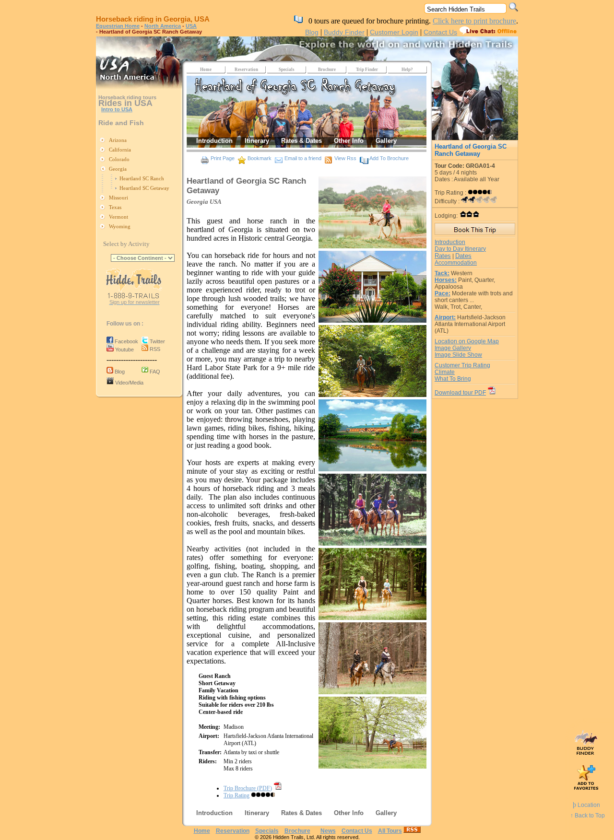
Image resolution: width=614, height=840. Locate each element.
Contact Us (440, 32)
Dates (463, 255)
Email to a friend (302, 158)
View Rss (345, 158)
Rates (443, 255)
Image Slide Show (458, 354)
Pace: (442, 293)
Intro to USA (116, 109)
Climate (445, 372)
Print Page (223, 158)
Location (586, 805)
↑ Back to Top (587, 815)
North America (162, 26)
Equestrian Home (118, 26)
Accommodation (456, 262)
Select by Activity (126, 243)
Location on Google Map (467, 341)
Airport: (445, 317)
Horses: (446, 280)
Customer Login (394, 32)
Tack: (442, 273)
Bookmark (260, 158)
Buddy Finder (344, 32)
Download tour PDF (460, 392)
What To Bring (453, 378)
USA (191, 26)
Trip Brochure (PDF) (248, 788)
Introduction (450, 242)
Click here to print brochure (474, 21)
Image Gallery (453, 348)
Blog (312, 32)
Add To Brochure (389, 158)
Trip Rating (236, 795)
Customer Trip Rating (462, 365)
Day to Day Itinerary (460, 248)
